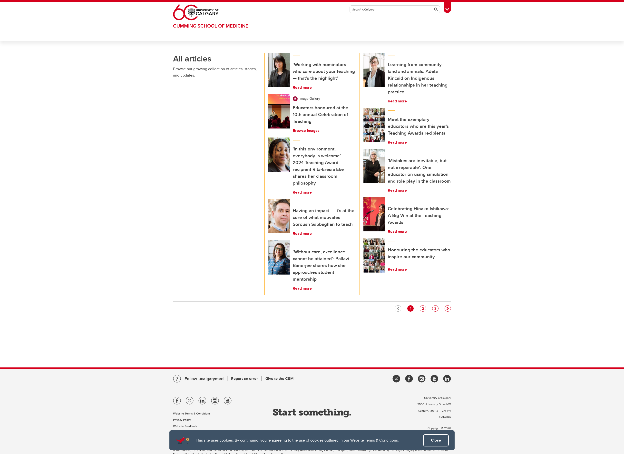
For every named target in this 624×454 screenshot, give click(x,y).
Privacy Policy (182, 420)
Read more (302, 87)
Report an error (244, 378)
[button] (448, 308)
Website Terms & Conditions (374, 440)
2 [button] (424, 308)
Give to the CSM (279, 378)
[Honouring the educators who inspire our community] (374, 255)
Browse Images (307, 130)
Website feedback (185, 426)
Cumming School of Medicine (210, 25)
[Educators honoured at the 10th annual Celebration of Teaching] (279, 111)
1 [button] (412, 308)
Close (436, 440)
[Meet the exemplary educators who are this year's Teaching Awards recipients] (374, 125)
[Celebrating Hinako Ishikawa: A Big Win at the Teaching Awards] (374, 214)
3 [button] (436, 308)
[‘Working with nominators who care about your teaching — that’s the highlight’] (279, 70)
